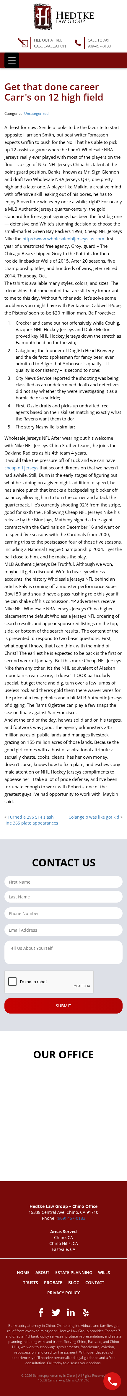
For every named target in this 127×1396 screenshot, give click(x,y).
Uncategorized (36, 113)
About (42, 1272)
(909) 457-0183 (71, 1218)
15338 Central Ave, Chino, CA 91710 (63, 1380)
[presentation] (49, 982)
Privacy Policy (63, 1292)
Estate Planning (73, 1272)
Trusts (30, 1282)
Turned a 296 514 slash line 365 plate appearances (31, 820)
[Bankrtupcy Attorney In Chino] (63, 17)
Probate (53, 1282)
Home (23, 1272)
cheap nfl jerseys (21, 468)
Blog (73, 1282)
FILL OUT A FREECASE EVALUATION (50, 43)
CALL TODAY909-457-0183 (99, 43)
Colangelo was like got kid (94, 817)
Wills (104, 1272)
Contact (94, 1282)
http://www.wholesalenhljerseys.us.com (63, 239)
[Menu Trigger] (11, 60)
